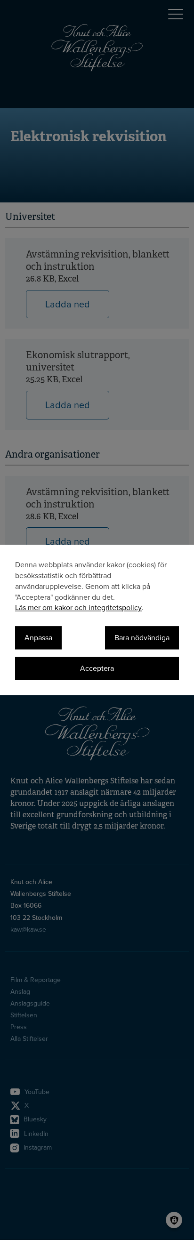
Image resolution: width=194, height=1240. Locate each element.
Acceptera (97, 668)
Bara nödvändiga (142, 638)
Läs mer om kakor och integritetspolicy (78, 608)
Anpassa (38, 638)
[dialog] (97, 620)
